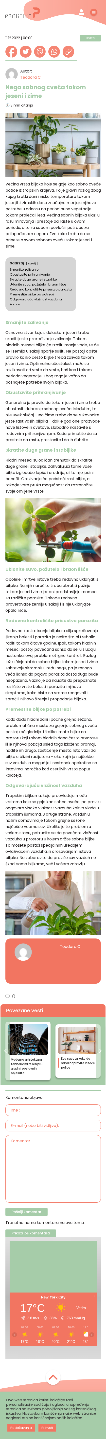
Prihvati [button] (47, 1427)
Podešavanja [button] (21, 1427)
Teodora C (30, 77)
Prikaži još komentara (31, 1233)
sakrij (32, 263)
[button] (5, 1051)
